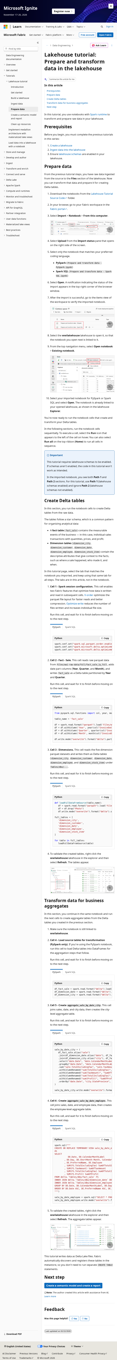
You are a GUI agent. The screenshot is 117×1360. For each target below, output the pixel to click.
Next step (52, 106)
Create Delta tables (56, 98)
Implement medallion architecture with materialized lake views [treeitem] (20, 133)
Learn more (50, 1296)
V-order (88, 595)
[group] (82, 647)
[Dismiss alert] (110, 6)
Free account (87, 34)
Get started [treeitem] (16, 92)
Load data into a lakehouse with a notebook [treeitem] (22, 144)
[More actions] (112, 45)
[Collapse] (38, 42)
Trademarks (25, 1357)
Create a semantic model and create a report (73, 1285)
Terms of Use (9, 1357)
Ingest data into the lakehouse (67, 149)
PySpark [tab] (56, 627)
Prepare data (53, 94)
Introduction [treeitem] (17, 86)
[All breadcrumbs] (47, 45)
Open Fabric (105, 34)
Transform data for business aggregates (67, 102)
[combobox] (21, 48)
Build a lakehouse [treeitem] (20, 98)
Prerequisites (53, 90)
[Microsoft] (6, 27)
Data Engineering (62, 45)
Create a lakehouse (61, 145)
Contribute (57, 1353)
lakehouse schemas (70, 154)
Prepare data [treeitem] (18, 109)
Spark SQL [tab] (70, 627)
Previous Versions (29, 1353)
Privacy (70, 1353)
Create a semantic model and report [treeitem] (23, 116)
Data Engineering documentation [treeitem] (15, 57)
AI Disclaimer (9, 1353)
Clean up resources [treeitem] (21, 124)
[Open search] (102, 26)
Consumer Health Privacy (92, 1353)
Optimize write (74, 603)
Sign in (109, 26)
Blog (43, 1353)
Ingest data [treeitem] (17, 103)
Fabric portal (57, 209)
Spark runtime (98, 114)
